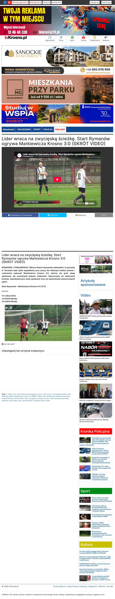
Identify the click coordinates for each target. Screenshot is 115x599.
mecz (26, 398)
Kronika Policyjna (95, 431)
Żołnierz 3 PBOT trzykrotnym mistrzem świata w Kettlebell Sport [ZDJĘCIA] (101, 525)
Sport (72, 40)
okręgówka (33, 398)
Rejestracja (106, 2)
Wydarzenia (95, 40)
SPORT (37, 129)
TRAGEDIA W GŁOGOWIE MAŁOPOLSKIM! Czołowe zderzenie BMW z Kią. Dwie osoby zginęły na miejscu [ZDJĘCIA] (95, 441)
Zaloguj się (94, 2)
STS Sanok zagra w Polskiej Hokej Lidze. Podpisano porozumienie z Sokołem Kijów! (101, 508)
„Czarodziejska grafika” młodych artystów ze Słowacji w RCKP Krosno (101, 578)
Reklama (46, 2)
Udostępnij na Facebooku (21, 215)
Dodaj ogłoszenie (21, 2)
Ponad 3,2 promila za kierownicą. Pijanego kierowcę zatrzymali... (93, 420)
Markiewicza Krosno (63, 396)
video (48, 400)
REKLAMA (60, 129)
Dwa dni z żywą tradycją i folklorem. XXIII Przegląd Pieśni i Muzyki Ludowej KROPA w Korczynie (95, 558)
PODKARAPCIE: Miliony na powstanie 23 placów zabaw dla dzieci (94, 564)
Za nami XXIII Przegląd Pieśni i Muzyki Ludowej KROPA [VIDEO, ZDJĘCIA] (93, 552)
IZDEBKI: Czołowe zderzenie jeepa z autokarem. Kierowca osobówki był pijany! (100, 476)
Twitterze (53, 215)
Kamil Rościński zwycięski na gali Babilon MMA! (102, 515)
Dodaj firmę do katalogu (77, 586)
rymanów (41, 398)
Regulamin (93, 586)
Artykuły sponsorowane (93, 282)
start (19, 400)
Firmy (61, 40)
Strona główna (59, 586)
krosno (39, 394)
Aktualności (56, 2)
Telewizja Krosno (39, 400)
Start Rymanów (27, 400)
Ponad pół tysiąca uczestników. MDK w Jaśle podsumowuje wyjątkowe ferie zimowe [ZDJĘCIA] (94, 571)
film (14, 394)
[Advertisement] (57, 235)
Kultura (87, 544)
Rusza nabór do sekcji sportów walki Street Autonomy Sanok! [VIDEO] (102, 499)
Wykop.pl (81, 215)
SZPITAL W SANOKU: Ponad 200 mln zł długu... (95, 400)
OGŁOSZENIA (24, 129)
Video (85, 295)
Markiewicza (50, 396)
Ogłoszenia (49, 40)
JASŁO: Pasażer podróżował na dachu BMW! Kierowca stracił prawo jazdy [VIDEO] (100, 451)
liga (44, 396)
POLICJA (47, 129)
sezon (47, 398)
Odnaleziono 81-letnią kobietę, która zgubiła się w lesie (101, 468)
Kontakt (110, 586)
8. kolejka (9, 394)
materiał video (19, 398)
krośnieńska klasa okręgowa (26, 394)
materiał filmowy (7, 398)
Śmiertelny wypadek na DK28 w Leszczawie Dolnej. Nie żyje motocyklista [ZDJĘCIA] (101, 460)
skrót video (13, 400)
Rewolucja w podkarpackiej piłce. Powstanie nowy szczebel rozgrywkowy (102, 534)
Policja (83, 40)
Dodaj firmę (36, 2)
